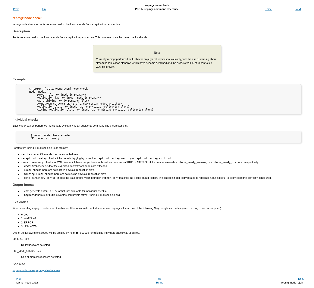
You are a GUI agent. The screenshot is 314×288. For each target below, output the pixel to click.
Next (298, 9)
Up (44, 9)
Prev (16, 9)
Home (268, 9)
